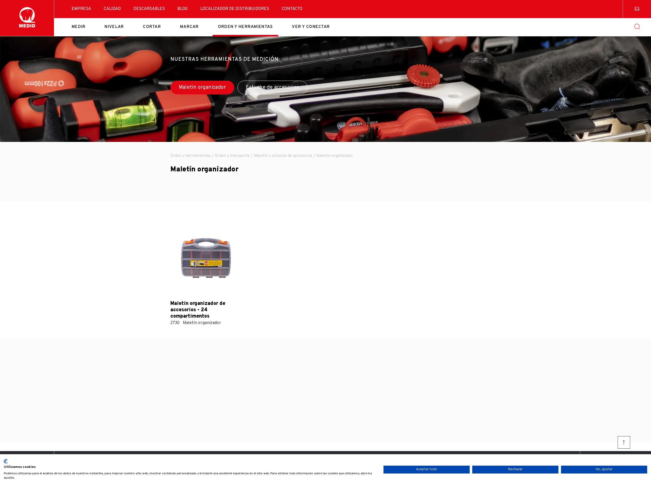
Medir (78, 26)
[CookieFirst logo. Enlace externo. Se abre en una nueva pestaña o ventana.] (6, 461)
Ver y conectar (311, 26)
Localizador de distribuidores (234, 9)
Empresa (81, 9)
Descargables (149, 9)
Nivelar (114, 26)
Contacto (292, 9)
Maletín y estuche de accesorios (283, 155)
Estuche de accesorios (272, 87)
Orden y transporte (232, 155)
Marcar (189, 26)
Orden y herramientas (245, 26)
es (637, 9)
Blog (182, 9)
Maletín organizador (202, 87)
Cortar (152, 26)
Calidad (112, 9)
